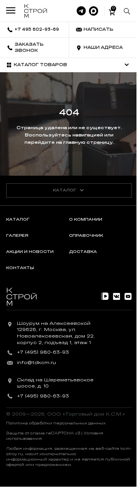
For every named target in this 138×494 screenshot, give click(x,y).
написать (98, 29)
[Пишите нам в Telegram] (81, 11)
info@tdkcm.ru (36, 362)
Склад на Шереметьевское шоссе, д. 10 (55, 383)
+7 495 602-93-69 (37, 29)
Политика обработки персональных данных (55, 423)
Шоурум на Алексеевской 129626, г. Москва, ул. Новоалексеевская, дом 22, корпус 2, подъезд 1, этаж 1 (56, 333)
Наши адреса (103, 47)
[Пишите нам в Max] (93, 11)
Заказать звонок (29, 47)
